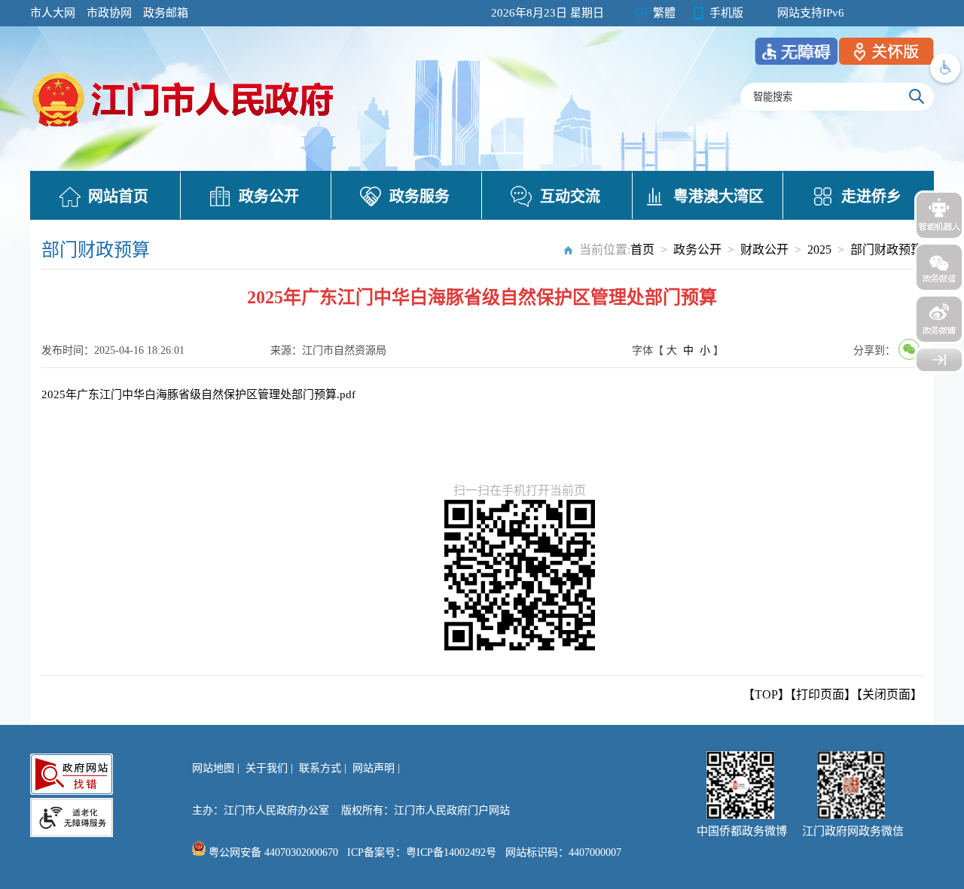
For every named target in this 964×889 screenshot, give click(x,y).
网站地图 (213, 768)
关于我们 (267, 768)
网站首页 (118, 196)
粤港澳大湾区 (718, 196)
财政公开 (764, 249)
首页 (642, 249)
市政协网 (109, 13)
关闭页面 (886, 694)
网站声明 (373, 768)
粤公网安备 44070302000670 (272, 852)
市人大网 (52, 13)
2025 (819, 249)
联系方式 (320, 768)
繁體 (664, 13)
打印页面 (820, 694)
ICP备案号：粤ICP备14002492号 (421, 852)
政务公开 (269, 196)
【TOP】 (766, 694)
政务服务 (419, 196)
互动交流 (570, 196)
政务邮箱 (165, 13)
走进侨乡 (871, 196)
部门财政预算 (886, 249)
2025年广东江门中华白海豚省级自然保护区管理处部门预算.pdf (198, 394)
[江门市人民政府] (939, 359)
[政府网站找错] (71, 774)
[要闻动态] (184, 129)
